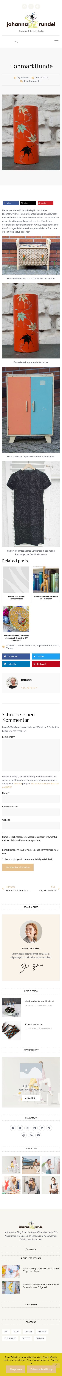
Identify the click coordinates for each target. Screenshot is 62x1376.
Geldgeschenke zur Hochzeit (39, 1001)
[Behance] (31, 1135)
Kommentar (8, 737)
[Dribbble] (24, 1135)
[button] (17, 42)
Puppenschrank (44, 645)
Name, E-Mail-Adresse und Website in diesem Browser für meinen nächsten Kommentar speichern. (29, 839)
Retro (56, 645)
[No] (56, 1365)
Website (6, 820)
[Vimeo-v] (49, 1128)
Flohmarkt (11, 645)
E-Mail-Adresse (10, 806)
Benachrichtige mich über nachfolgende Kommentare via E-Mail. (30, 852)
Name (5, 793)
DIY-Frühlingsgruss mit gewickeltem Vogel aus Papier (41, 1270)
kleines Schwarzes (27, 645)
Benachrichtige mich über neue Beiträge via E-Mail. (29, 859)
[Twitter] (20, 1128)
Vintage (10, 648)
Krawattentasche (33, 1024)
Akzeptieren (16, 1369)
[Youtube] (38, 1135)
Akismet (18, 783)
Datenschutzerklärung (41, 1369)
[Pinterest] (37, 6)
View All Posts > (29, 687)
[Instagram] (31, 6)
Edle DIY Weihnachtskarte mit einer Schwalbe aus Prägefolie (41, 1286)
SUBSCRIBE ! (31, 1098)
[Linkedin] (42, 1128)
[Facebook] (24, 6)
